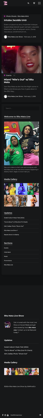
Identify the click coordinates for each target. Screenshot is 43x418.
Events (8, 75)
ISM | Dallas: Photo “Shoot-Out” (14, 226)
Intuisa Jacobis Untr (15, 20)
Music (6, 256)
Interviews (7, 252)
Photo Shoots (11, 16)
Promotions (8, 260)
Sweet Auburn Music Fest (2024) (14, 218)
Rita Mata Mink (23, 16)
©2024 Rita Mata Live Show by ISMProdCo (19, 386)
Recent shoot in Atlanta (11, 234)
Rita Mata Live (8, 265)
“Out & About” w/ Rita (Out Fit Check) (15, 222)
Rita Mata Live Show (15, 37)
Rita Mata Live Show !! (11, 230)
